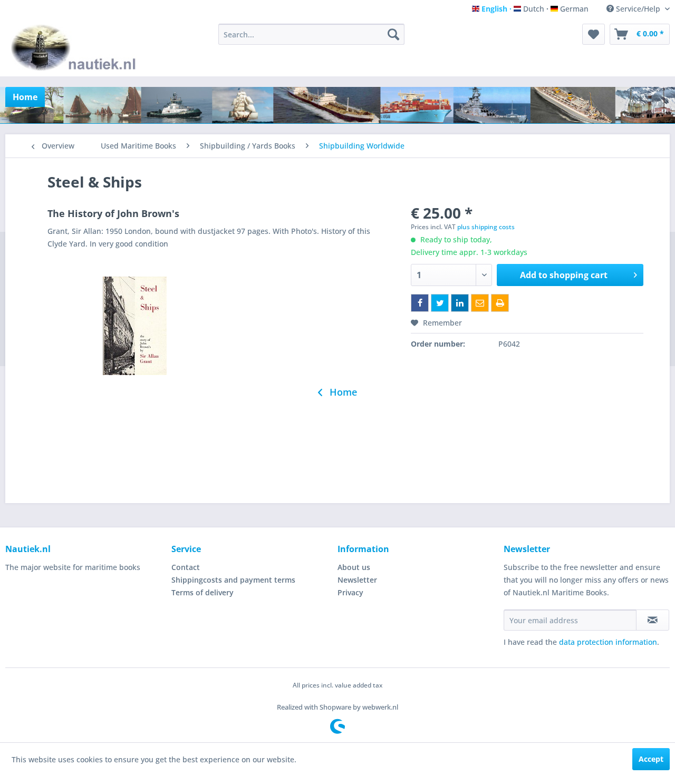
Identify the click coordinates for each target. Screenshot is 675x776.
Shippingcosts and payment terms (233, 580)
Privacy (350, 592)
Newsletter (357, 580)
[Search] (393, 34)
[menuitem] (311, 34)
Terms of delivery (202, 592)
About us (354, 567)
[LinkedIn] (459, 302)
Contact (185, 567)
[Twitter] (439, 302)
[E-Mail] (479, 302)
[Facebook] (419, 302)
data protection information (608, 642)
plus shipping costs (486, 226)
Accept (651, 759)
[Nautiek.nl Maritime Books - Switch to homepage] (76, 47)
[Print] (499, 302)
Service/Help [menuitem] (638, 9)
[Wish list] (593, 34)
